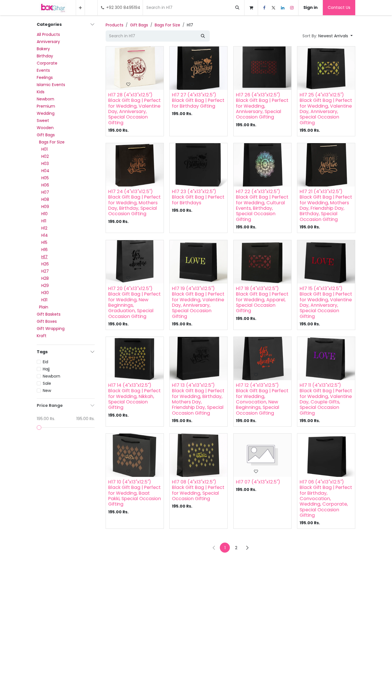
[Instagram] (292, 8)
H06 (45, 185)
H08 (45, 199)
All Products (48, 34)
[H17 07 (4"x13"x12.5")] (262, 455)
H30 (45, 293)
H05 (45, 178)
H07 (45, 192)
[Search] (237, 7)
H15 (44, 242)
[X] (273, 8)
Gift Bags (46, 135)
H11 (43, 221)
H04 (45, 171)
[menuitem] (80, 7)
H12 (44, 228)
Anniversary (48, 41)
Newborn (45, 99)
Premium (46, 106)
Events (43, 70)
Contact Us (339, 7)
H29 (45, 285)
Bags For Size (52, 142)
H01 (44, 149)
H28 (45, 278)
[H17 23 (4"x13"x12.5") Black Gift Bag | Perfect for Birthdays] (198, 165)
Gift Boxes (47, 321)
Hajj (46, 369)
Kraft (41, 336)
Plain (43, 307)
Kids (40, 92)
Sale (47, 383)
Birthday (45, 56)
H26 (45, 264)
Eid (45, 362)
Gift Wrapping (51, 328)
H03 (45, 163)
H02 (45, 156)
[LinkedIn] (283, 8)
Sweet (43, 120)
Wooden (45, 128)
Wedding (46, 113)
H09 (45, 206)
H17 (44, 257)
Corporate (47, 63)
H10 (44, 214)
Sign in (310, 7)
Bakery (43, 49)
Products (114, 25)
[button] (327, 36)
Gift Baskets (49, 314)
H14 (44, 235)
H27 (45, 271)
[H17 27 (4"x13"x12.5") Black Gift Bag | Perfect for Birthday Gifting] (198, 68)
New (47, 390)
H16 (44, 249)
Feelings (45, 77)
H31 (44, 300)
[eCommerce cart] (251, 7)
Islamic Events (51, 85)
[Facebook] (264, 8)
